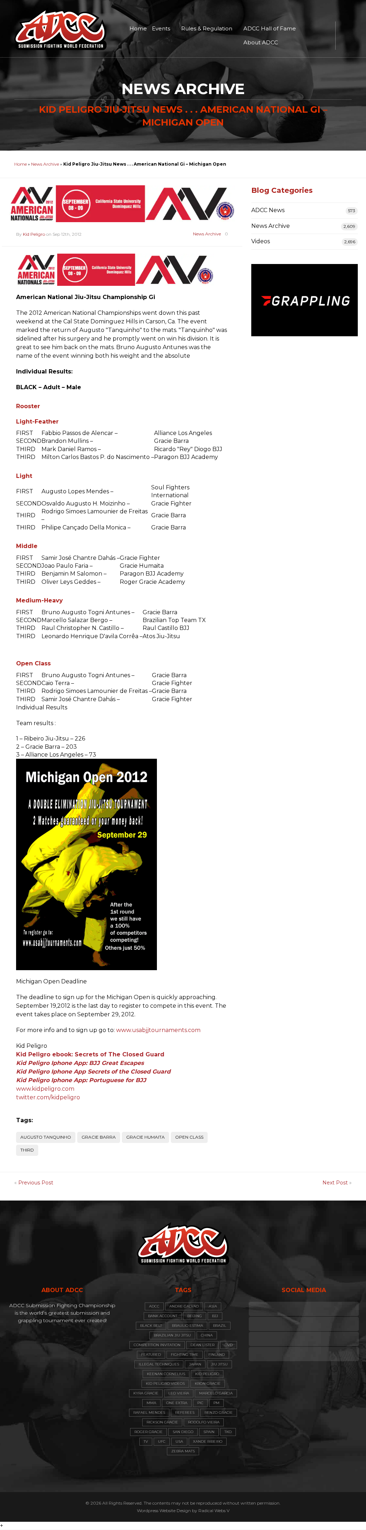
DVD (228, 1345)
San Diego (183, 1431)
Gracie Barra (98, 1137)
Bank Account (162, 1316)
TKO (228, 1431)
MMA (151, 1403)
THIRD (27, 1150)
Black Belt (151, 1325)
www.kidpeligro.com (45, 1088)
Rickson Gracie (162, 1422)
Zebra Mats (183, 1451)
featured (151, 1354)
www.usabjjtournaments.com (158, 1030)
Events (161, 28)
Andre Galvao (184, 1306)
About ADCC (260, 42)
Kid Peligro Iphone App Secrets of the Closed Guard (93, 1071)
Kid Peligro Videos (165, 1383)
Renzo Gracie (218, 1412)
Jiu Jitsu (219, 1364)
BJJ (215, 1316)
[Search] (344, 36)
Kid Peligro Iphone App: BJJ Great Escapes (80, 1063)
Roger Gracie (148, 1431)
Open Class (189, 1137)
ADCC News (268, 210)
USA (179, 1441)
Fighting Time (184, 1354)
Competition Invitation (157, 1345)
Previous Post (35, 1182)
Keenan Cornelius (166, 1374)
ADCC (154, 1306)
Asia (213, 1306)
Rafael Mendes (149, 1412)
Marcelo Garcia (216, 1393)
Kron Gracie (208, 1383)
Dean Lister (202, 1345)
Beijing (194, 1316)
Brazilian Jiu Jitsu (172, 1335)
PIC (200, 1403)
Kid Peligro (34, 234)
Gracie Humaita (145, 1137)
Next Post (335, 1182)
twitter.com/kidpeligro (48, 1097)
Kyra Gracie (145, 1393)
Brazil (219, 1325)
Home (138, 28)
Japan (195, 1364)
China (207, 1335)
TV (146, 1441)
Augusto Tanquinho (45, 1137)
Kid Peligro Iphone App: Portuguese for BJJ (81, 1080)
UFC (161, 1441)
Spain (208, 1431)
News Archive (45, 164)
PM (216, 1403)
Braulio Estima (187, 1325)
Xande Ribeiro (207, 1441)
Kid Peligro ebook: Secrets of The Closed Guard (90, 1054)
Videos (260, 241)
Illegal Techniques (159, 1364)
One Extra (176, 1403)
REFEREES (184, 1412)
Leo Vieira (178, 1393)
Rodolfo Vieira (203, 1422)
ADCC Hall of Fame (269, 28)
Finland (216, 1354)
